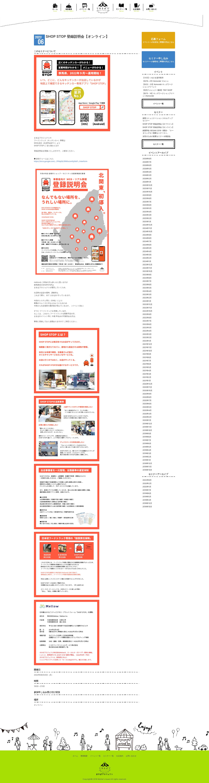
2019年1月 (147, 460)
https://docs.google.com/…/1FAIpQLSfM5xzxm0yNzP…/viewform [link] (60, 161)
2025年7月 (147, 202)
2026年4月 (147, 172)
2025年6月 (147, 205)
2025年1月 (147, 221)
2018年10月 (147, 470)
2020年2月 (147, 417)
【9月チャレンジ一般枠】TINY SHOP (157, 90)
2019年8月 (147, 437)
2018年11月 (147, 467)
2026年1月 (147, 182)
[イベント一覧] (158, 107)
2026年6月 (147, 165)
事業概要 (84, 756)
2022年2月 (147, 337)
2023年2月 (147, 298)
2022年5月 (147, 327)
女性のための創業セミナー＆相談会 (156, 136)
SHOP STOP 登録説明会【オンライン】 (158, 127)
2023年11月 (147, 268)
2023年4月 (147, 291)
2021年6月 (147, 364)
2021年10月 (147, 351)
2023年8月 (147, 278)
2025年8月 (147, 198)
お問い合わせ (131, 756)
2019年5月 (147, 447)
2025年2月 (147, 218)
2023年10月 (147, 271)
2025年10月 (147, 192)
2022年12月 (147, 304)
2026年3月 (147, 175)
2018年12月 (147, 463)
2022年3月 (147, 334)
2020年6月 (147, 404)
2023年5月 (147, 288)
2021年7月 (147, 361)
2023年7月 (147, 281)
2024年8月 (147, 238)
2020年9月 (147, 394)
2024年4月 (147, 251)
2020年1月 (147, 420)
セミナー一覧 (108, 756)
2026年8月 (147, 158)
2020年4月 (147, 410)
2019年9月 (147, 433)
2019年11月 (147, 427)
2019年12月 (147, 423)
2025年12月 (147, 185)
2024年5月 (147, 248)
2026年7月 (147, 162)
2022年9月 (147, 314)
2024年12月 (147, 225)
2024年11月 (147, 228)
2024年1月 (147, 261)
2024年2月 (147, 258)
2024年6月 (147, 245)
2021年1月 (147, 380)
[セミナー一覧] (158, 147)
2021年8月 (147, 357)
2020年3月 (147, 414)
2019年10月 (147, 430)
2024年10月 (147, 231)
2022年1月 (147, 341)
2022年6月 (147, 324)
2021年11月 (147, 347)
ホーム (75, 756)
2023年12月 (147, 264)
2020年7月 (147, 400)
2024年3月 (147, 255)
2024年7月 (147, 241)
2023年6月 (147, 284)
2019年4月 (147, 450)
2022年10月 (147, 311)
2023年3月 (147, 294)
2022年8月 (147, 318)
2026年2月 (147, 178)
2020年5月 (147, 407)
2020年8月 (147, 397)
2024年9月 (147, 235)
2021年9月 (147, 354)
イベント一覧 (95, 756)
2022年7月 (147, 321)
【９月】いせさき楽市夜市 (153, 78)
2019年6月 (147, 443)
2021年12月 (147, 344)
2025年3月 (147, 215)
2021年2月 (147, 377)
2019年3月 (147, 453)
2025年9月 (147, 195)
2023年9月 (147, 274)
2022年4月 (147, 331)
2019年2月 (147, 457)
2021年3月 (147, 374)
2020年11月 (147, 387)
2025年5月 (147, 208)
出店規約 (119, 756)
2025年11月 (147, 188)
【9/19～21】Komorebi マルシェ (156, 81)
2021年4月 (147, 370)
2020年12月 (147, 384)
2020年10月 (147, 390)
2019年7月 (147, 440)
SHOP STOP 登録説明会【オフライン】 (158, 124)
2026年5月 (147, 169)
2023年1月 (147, 301)
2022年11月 (147, 308)
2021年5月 (147, 367)
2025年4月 (147, 212)
